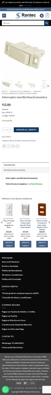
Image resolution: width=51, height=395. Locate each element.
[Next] (45, 54)
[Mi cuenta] (42, 16)
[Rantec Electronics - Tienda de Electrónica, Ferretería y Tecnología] (25, 15)
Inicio (4, 91)
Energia (37, 91)
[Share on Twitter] (13, 146)
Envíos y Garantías (10, 266)
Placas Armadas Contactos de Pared (19, 94)
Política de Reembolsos (12, 270)
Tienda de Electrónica (20, 91)
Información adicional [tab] (14, 170)
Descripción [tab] (9, 165)
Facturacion (31, 388)
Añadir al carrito (26, 130)
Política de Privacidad (11, 279)
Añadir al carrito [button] (9, 244)
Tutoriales (19, 388)
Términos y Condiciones (12, 275)
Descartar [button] (27, 5)
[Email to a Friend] (17, 146)
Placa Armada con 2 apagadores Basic (8, 224)
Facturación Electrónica (12, 347)
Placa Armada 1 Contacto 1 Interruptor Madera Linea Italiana (42, 225)
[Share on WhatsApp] (4, 146)
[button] (4, 16)
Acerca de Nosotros (10, 262)
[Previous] (6, 54)
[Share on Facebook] (9, 146)
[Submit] (46, 23)
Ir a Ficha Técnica (34, 184)
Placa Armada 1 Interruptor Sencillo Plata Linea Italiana (25, 224)
